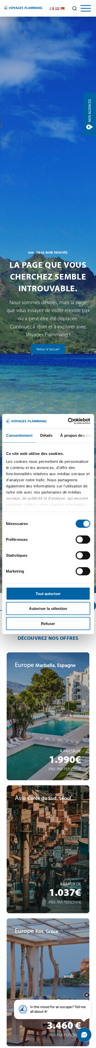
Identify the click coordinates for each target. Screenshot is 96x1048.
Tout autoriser (48, 593)
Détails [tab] (46, 435)
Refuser (48, 623)
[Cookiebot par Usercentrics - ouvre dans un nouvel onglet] (68, 421)
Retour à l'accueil (48, 349)
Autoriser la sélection (48, 608)
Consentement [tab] (19, 435)
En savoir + (48, 753)
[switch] (83, 539)
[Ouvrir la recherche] (74, 8)
